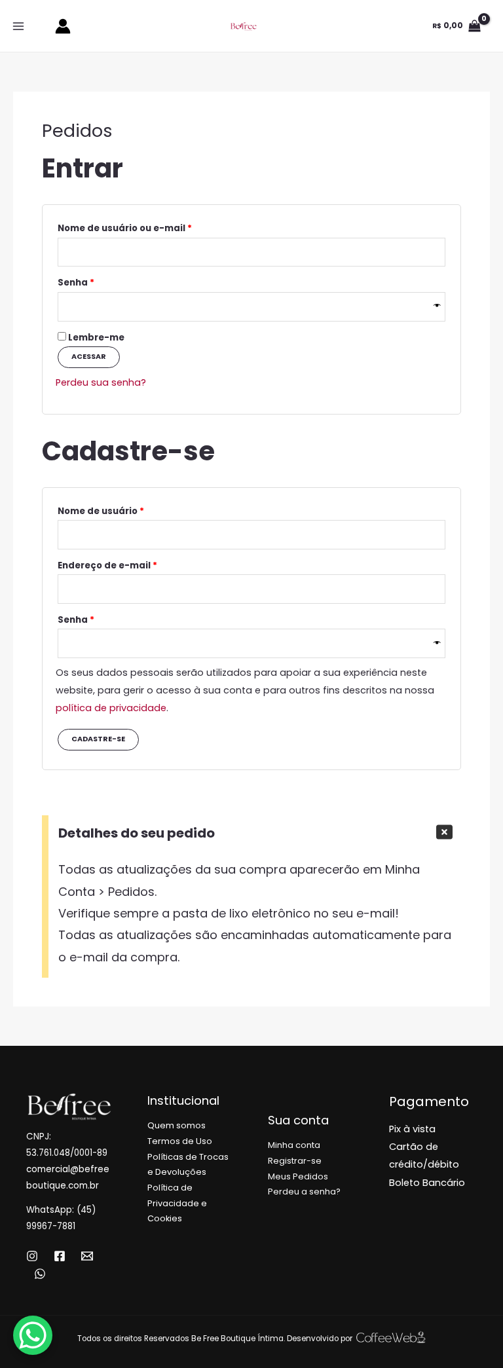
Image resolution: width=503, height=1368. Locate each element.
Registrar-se (295, 1160)
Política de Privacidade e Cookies (177, 1203)
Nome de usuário (129, 510)
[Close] (444, 832)
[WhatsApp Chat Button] (32, 1335)
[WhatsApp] (40, 1274)
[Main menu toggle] (18, 25)
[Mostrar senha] (437, 306)
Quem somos (176, 1125)
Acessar (88, 356)
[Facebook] (59, 1256)
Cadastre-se (98, 739)
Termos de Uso (179, 1141)
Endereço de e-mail (135, 564)
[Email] (87, 1256)
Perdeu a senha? (304, 1191)
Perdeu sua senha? (101, 382)
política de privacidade (111, 707)
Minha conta (294, 1145)
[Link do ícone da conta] (63, 26)
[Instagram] (32, 1256)
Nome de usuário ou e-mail (153, 227)
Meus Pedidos (298, 1176)
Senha (104, 281)
